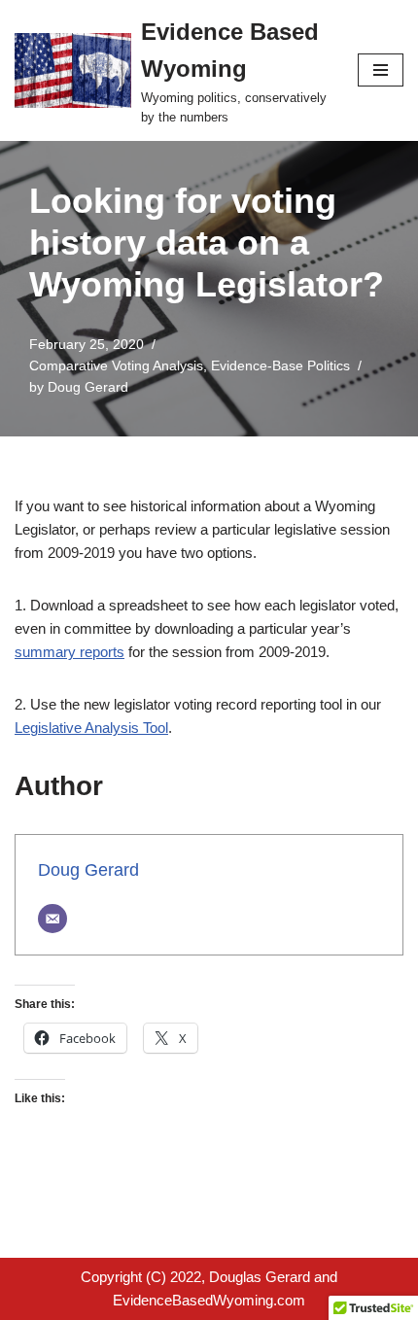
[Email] (52, 918)
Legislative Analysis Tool (91, 727)
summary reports (69, 651)
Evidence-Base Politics (280, 366)
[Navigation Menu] (380, 70)
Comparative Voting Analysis (116, 366)
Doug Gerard (88, 387)
